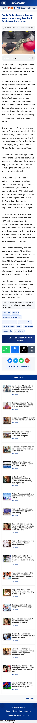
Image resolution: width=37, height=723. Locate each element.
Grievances (21, 715)
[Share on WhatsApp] (21, 360)
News (17, 8)
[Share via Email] (27, 360)
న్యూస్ (4, 8)
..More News (29, 698)
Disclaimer (27, 711)
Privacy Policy (17, 711)
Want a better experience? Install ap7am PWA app (8, 721)
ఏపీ (29, 8)
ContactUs (12, 715)
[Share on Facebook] (9, 360)
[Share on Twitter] (15, 360)
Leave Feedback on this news (18, 366)
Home (8, 711)
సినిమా (23, 8)
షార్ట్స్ (10, 8)
